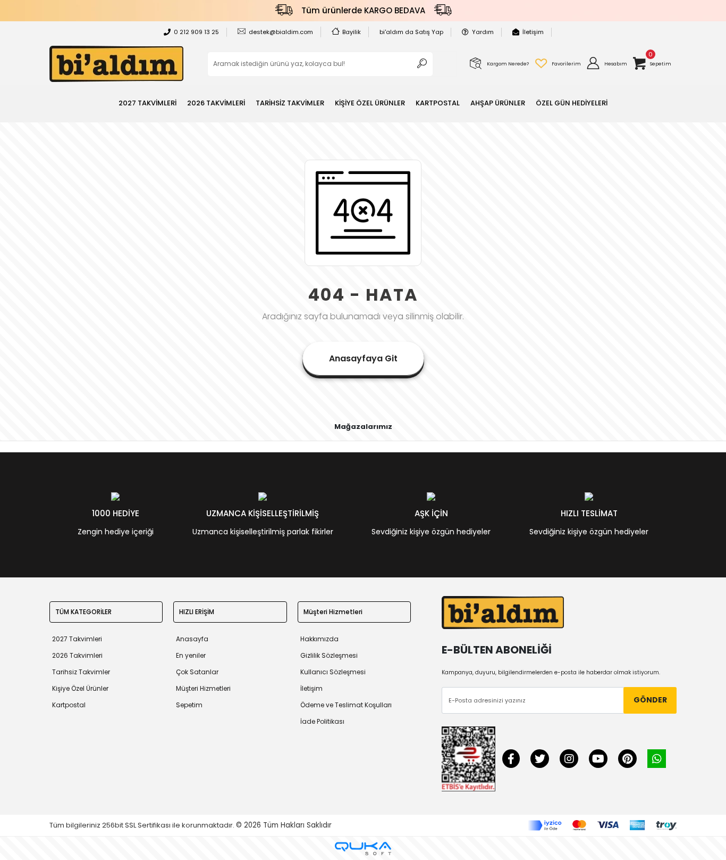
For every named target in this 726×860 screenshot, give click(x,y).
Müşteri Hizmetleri (203, 688)
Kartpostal (69, 704)
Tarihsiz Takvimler (81, 671)
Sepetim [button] (189, 704)
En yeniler (191, 655)
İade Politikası (322, 721)
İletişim (533, 32)
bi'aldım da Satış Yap (411, 32)
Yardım (483, 32)
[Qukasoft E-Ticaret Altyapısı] (363, 848)
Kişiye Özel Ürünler (80, 688)
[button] (606, 64)
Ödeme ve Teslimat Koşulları (346, 704)
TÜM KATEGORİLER (83, 611)
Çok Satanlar (197, 671)
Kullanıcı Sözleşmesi (333, 671)
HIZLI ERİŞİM (196, 611)
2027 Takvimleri (77, 638)
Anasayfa (192, 638)
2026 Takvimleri (77, 655)
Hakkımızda (319, 638)
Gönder (650, 699)
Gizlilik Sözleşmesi (329, 655)
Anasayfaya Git (363, 358)
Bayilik (351, 32)
